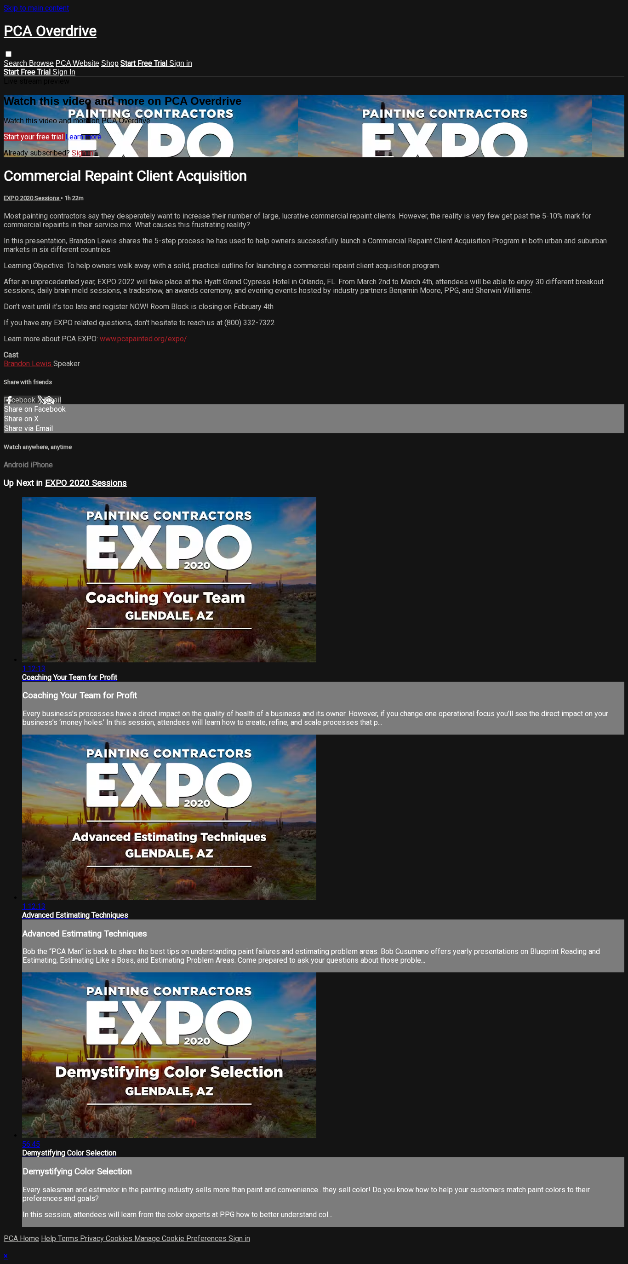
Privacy (93, 1238)
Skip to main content (36, 8)
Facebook (20, 400)
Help (49, 1238)
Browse (41, 63)
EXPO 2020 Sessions (32, 198)
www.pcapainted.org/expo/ (143, 338)
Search (16, 63)
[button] (8, 54)
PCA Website (77, 63)
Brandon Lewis (28, 363)
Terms (69, 1238)
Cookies (120, 1238)
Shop (110, 63)
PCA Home (21, 1238)
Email (52, 400)
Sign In (63, 72)
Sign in (180, 63)
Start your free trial (34, 136)
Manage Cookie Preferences (181, 1238)
